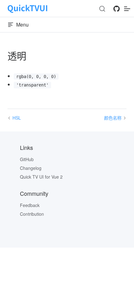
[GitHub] (116, 10)
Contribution (32, 214)
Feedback (30, 205)
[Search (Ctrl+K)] (102, 8)
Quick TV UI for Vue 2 (41, 177)
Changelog (30, 168)
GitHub (27, 159)
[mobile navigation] (127, 8)
